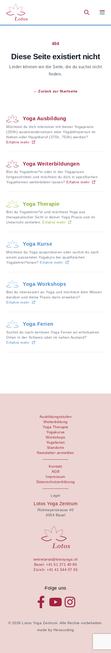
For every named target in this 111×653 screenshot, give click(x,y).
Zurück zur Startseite (55, 91)
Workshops (55, 437)
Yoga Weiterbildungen (51, 164)
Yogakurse (55, 432)
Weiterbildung (55, 422)
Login (55, 495)
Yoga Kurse (37, 244)
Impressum (55, 477)
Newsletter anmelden (55, 453)
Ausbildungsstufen (55, 417)
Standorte (55, 447)
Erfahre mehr (17, 142)
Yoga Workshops (44, 284)
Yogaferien (55, 442)
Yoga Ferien (38, 324)
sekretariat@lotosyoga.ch (55, 559)
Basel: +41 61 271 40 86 (55, 564)
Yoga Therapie (41, 204)
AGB (56, 471)
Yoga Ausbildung (44, 118)
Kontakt (55, 466)
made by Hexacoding (55, 630)
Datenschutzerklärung (55, 482)
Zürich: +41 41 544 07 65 (55, 570)
